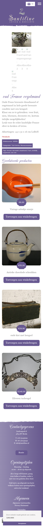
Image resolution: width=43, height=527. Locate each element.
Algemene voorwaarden (21, 503)
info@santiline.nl (22, 443)
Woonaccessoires (26, 145)
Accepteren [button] (22, 523)
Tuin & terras (16, 145)
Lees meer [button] (10, 517)
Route (21, 452)
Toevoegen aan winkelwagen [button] (21, 216)
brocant (9, 150)
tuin (15, 152)
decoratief (15, 150)
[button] (28, 35)
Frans (29, 150)
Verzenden (22, 510)
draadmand (23, 150)
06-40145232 (23, 441)
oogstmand (6, 152)
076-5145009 (22, 438)
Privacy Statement (21, 505)
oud (12, 152)
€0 (32, 4)
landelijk (34, 150)
